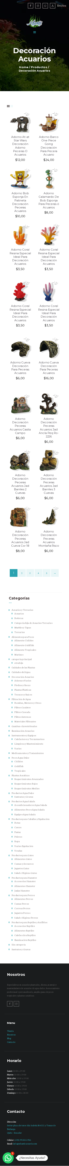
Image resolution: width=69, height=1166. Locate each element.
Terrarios (19, 632)
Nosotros (11, 1034)
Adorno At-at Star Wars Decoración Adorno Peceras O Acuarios (20, 145)
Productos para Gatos (23, 855)
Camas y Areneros (23, 863)
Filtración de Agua (21, 699)
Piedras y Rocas (22, 685)
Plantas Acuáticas (20, 775)
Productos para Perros (23, 895)
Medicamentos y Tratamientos (28, 753)
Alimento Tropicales (25, 649)
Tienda (10, 1030)
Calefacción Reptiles (25, 935)
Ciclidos (18, 761)
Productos (39, 67)
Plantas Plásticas (22, 689)
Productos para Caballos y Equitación (31, 818)
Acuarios (19, 613)
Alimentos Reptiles (24, 930)
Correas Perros (22, 908)
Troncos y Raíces (23, 694)
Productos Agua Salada (23, 801)
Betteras (18, 618)
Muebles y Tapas (22, 627)
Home (23, 67)
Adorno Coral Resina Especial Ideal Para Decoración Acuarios (20, 256)
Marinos (18, 654)
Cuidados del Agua (21, 671)
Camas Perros (21, 903)
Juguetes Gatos (21, 868)
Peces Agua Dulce (20, 757)
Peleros (18, 836)
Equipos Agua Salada (25, 814)
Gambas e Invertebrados (24, 726)
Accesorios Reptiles (24, 925)
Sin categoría (19, 944)
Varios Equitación (23, 845)
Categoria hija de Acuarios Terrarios (33, 622)
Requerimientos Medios (26, 788)
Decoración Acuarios (23, 676)
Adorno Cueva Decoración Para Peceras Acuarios (20, 368)
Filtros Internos (22, 716)
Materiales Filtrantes (25, 721)
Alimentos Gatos (23, 858)
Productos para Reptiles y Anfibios (29, 922)
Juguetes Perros (22, 912)
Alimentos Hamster (24, 885)
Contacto (11, 1041)
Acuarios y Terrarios (22, 609)
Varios (17, 748)
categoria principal (22, 659)
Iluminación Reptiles (25, 939)
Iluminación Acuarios (23, 730)
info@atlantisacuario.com (25, 1143)
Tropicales (19, 770)
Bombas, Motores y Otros (27, 702)
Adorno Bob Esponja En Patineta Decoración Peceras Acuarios (20, 202)
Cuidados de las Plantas (23, 667)
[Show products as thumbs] (8, 106)
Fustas (17, 831)
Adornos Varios (22, 680)
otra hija (18, 662)
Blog (9, 1038)
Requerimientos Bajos (26, 783)
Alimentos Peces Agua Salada (29, 809)
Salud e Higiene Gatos (25, 872)
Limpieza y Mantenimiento (28, 743)
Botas (17, 822)
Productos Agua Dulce (23, 792)
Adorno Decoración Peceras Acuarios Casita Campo (20, 426)
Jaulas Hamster (22, 890)
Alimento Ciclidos (23, 640)
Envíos (61, 5)
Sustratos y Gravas (23, 796)
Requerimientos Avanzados (28, 778)
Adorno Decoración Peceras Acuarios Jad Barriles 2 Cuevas (20, 484)
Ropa (17, 841)
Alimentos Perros (23, 898)
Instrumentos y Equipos (24, 735)
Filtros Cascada (22, 711)
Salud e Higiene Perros (26, 917)
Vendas (18, 850)
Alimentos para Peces (23, 636)
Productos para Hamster (24, 877)
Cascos (17, 827)
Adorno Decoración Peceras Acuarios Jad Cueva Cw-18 (20, 538)
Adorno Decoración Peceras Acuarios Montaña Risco (48, 538)
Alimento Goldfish (24, 645)
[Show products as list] (11, 106)
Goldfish (18, 766)
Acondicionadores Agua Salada (30, 804)
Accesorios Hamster (25, 881)
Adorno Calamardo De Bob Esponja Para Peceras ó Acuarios (48, 200)
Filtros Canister (22, 707)
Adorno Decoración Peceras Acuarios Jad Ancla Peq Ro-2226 (49, 427)
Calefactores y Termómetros (29, 739)
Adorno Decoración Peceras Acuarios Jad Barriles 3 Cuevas (49, 484)
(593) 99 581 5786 (23, 1139)
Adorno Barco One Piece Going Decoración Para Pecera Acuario (49, 145)
